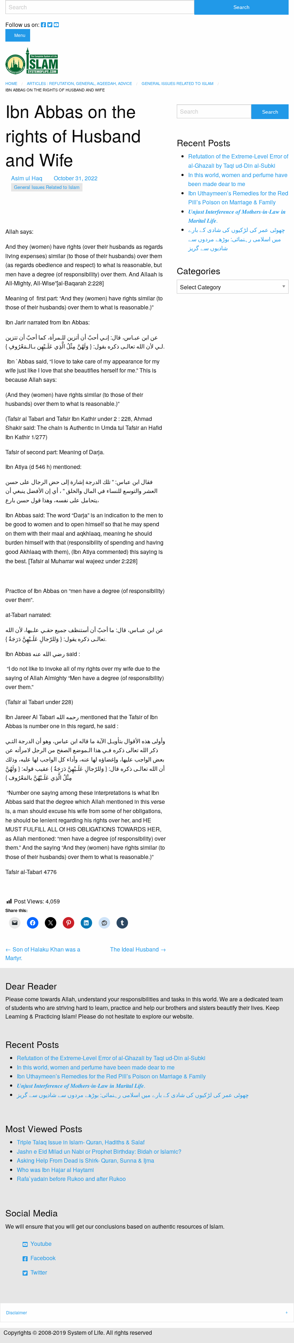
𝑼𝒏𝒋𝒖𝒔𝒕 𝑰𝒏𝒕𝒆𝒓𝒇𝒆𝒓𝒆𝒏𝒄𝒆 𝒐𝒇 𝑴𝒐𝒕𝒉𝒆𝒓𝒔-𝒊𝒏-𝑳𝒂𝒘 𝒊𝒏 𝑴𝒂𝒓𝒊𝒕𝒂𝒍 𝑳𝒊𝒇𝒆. (81, 1085)
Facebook (42, 1258)
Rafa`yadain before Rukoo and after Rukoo (71, 1178)
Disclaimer (16, 1312)
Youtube (40, 1243)
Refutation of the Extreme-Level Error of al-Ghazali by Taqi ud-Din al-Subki (111, 1058)
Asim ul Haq (26, 178)
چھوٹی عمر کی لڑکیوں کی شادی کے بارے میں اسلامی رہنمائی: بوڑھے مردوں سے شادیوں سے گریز (236, 239)
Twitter (38, 1272)
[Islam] (31, 60)
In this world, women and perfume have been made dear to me (96, 1067)
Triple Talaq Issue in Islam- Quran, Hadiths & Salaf (80, 1142)
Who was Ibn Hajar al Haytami (55, 1170)
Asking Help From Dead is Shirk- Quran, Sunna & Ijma (85, 1160)
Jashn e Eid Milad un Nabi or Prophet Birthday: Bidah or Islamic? (99, 1151)
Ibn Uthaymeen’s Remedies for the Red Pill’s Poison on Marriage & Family (111, 1076)
